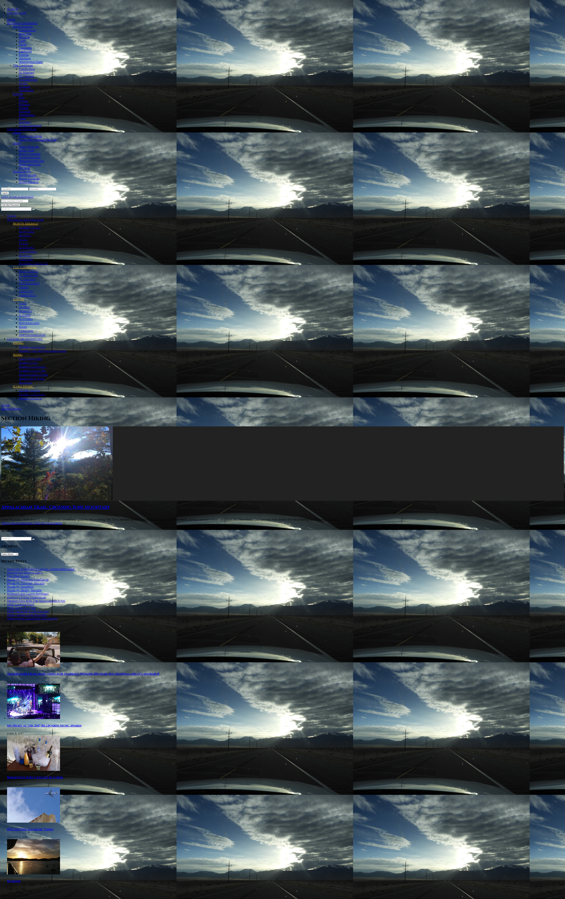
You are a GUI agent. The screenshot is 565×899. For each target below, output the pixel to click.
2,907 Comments (50, 523)
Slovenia (24, 111)
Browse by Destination (22, 23)
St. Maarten (26, 72)
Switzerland (27, 115)
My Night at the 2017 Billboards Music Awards (44, 726)
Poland (23, 108)
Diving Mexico (28, 182)
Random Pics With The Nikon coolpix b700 (36, 601)
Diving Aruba (27, 175)
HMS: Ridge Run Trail (21, 608)
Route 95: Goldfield (20, 586)
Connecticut (27, 30)
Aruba (23, 83)
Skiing (17, 143)
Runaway (14, 881)
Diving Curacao (29, 178)
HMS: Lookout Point (20, 604)
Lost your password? (17, 197)
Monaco (24, 104)
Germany (25, 122)
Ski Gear (24, 168)
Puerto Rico (27, 69)
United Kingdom (30, 125)
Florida (23, 55)
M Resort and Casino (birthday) (28, 594)
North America (23, 26)
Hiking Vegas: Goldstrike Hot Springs (32, 618)
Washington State (31, 62)
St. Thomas (26, 76)
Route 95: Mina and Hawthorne (28, 579)
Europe (18, 94)
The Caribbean (23, 65)
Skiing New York (30, 164)
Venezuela (26, 90)
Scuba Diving (22, 171)
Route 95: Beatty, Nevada (24, 590)
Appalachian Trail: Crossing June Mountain (55, 507)
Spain (22, 118)
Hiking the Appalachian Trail (38, 139)
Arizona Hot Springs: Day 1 (25, 572)
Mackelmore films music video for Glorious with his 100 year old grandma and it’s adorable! (83, 674)
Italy (22, 97)
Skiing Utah (26, 150)
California (25, 51)
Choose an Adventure (22, 129)
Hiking (17, 132)
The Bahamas (28, 79)
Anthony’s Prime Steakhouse (26, 597)
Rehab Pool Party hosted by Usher (35, 777)
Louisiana (25, 48)
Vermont (25, 58)
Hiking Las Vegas (30, 136)
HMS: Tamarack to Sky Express (28, 611)
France (23, 101)
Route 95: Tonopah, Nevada (26, 583)
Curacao (24, 86)
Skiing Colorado (30, 154)
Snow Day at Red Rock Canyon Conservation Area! (41, 569)
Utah (22, 41)
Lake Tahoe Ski (29, 147)
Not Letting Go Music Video (30, 829)
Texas (23, 44)
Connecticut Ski (29, 157)
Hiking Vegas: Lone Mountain (27, 615)
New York (25, 33)
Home (11, 19)
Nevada (24, 37)
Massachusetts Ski (31, 161)
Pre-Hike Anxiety (18, 576)
